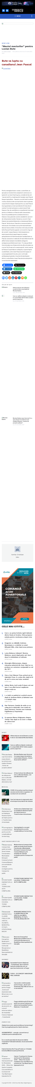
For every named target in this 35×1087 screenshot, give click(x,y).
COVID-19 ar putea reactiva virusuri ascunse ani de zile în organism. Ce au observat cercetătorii (21, 792)
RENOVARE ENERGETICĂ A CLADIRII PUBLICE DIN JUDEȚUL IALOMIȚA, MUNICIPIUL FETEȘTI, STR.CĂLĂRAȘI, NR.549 (22, 915)
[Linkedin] (12, 277)
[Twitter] (6, 277)
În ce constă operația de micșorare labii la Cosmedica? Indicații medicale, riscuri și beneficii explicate (17, 1041)
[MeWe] (19, 277)
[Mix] (22, 277)
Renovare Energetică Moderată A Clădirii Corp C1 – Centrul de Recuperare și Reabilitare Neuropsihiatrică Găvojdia (23, 940)
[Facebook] (3, 277)
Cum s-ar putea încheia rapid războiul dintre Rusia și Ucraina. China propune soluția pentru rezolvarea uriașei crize (18, 635)
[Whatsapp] (25, 277)
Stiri (7, 43)
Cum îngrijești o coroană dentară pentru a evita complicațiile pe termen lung (23, 829)
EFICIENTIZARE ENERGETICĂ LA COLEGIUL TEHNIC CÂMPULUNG (23, 898)
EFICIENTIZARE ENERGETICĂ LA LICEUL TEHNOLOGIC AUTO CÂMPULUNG (23, 880)
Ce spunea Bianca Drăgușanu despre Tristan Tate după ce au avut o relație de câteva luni (18, 719)
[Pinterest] (16, 277)
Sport (4, 43)
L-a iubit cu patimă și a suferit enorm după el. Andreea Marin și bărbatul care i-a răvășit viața (19, 697)
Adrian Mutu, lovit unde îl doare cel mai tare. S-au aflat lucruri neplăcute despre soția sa (19, 687)
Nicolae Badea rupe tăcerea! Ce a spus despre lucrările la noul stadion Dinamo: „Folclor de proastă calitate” (22, 420)
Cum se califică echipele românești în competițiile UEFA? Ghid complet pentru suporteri (23, 297)
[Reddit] (9, 277)
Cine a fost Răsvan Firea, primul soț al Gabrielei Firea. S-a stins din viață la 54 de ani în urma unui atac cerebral (19, 677)
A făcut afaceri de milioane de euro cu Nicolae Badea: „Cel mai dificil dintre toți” (23, 774)
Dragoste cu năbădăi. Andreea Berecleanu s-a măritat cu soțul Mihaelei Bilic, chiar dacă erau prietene (19, 645)
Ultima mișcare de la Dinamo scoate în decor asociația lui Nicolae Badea (21, 289)
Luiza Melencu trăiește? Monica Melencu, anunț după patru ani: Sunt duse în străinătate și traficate (18, 655)
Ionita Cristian (7, 51)
